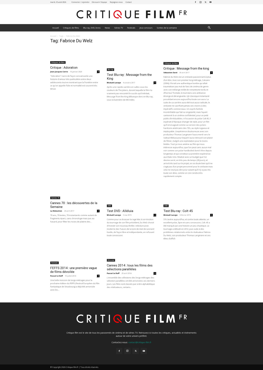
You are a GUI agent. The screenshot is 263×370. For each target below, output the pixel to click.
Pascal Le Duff (56, 276)
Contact (128, 2)
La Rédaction (56, 211)
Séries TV (118, 27)
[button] (209, 28)
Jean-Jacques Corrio (59, 71)
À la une (111, 260)
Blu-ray (110, 69)
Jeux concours (146, 27)
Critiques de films (71, 27)
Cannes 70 (55, 198)
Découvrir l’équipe (99, 2)
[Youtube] (210, 2)
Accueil (55, 27)
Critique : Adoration (63, 67)
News (107, 27)
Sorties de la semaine (167, 27)
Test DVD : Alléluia (120, 211)
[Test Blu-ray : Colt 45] (188, 195)
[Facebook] (195, 2)
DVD (109, 206)
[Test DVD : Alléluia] (131, 195)
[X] (205, 2)
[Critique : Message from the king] (188, 56)
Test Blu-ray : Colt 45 (178, 211)
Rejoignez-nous (116, 2)
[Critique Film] (131, 14)
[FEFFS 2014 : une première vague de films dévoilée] (75, 254)
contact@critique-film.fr (139, 342)
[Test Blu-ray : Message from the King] (131, 59)
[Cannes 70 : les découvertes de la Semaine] (75, 191)
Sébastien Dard (170, 72)
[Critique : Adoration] (75, 55)
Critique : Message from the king (186, 68)
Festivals (131, 27)
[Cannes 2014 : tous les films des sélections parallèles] (131, 253)
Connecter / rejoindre (80, 2)
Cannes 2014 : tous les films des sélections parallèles (130, 267)
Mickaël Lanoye (114, 82)
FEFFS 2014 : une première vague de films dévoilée (73, 270)
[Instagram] (200, 2)
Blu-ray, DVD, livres (92, 27)
